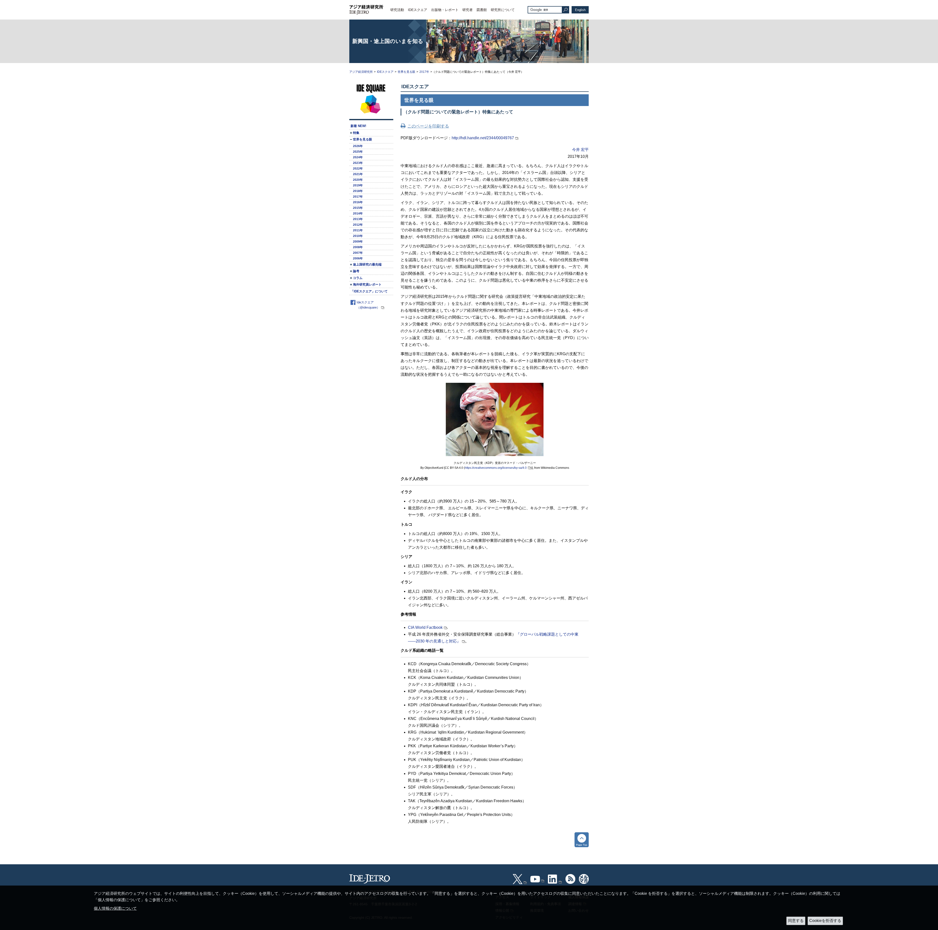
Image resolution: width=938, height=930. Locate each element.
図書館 (482, 10)
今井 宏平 (580, 150)
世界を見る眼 (406, 72)
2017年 (424, 72)
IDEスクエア (417, 10)
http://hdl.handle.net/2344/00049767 (483, 138)
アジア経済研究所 (361, 72)
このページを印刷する (428, 126)
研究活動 (397, 10)
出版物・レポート (444, 10)
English (580, 10)
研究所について (503, 10)
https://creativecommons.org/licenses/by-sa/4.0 (496, 468)
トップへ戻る (582, 839)
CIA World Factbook (425, 627)
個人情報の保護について (115, 908)
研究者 (467, 10)
